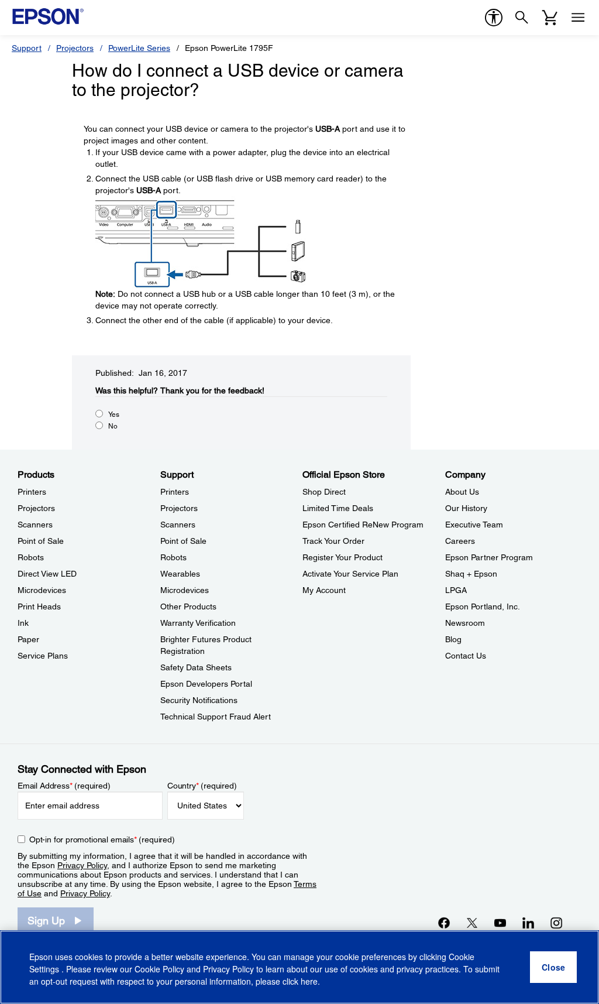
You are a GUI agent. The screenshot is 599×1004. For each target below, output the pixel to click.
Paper (28, 639)
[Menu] (578, 17)
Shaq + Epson (471, 573)
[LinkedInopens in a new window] (528, 922)
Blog (453, 639)
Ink (23, 623)
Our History (466, 508)
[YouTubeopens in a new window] (500, 922)
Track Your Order (333, 541)
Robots (31, 557)
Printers (32, 491)
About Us (462, 491)
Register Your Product (342, 557)
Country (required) (202, 785)
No (113, 426)
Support (27, 48)
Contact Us (465, 655)
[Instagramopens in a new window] (556, 922)
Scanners (35, 524)
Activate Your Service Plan (350, 573)
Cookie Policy (159, 969)
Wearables (180, 573)
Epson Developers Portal (206, 683)
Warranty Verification (198, 623)
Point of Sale (41, 541)
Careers (460, 541)
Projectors (75, 48)
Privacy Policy (82, 865)
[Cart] (550, 17)
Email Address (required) (64, 785)
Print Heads (39, 606)
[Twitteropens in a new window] (472, 922)
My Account (324, 590)
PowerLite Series (139, 48)
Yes (113, 414)
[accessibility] (493, 17)
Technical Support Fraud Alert (215, 716)
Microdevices (42, 590)
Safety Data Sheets (196, 667)
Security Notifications (198, 700)
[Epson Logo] (48, 16)
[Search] (521, 17)
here (309, 981)
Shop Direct (324, 491)
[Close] (553, 967)
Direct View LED (47, 573)
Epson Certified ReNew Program (363, 524)
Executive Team (474, 524)
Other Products (188, 606)
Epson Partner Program (489, 557)
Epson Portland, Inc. (482, 606)
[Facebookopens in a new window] (444, 922)
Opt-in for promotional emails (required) (102, 839)
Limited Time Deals (337, 508)
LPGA (456, 590)
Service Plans (43, 655)
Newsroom (465, 623)
